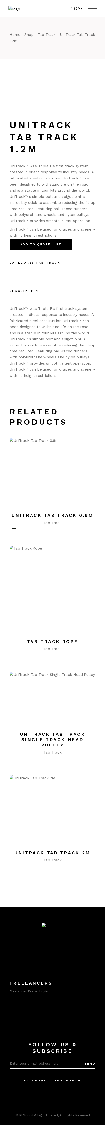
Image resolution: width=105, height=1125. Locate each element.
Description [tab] (24, 291)
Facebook (35, 1080)
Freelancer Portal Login (29, 991)
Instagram (68, 1080)
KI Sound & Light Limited (38, 1115)
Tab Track (48, 262)
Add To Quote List (41, 244)
